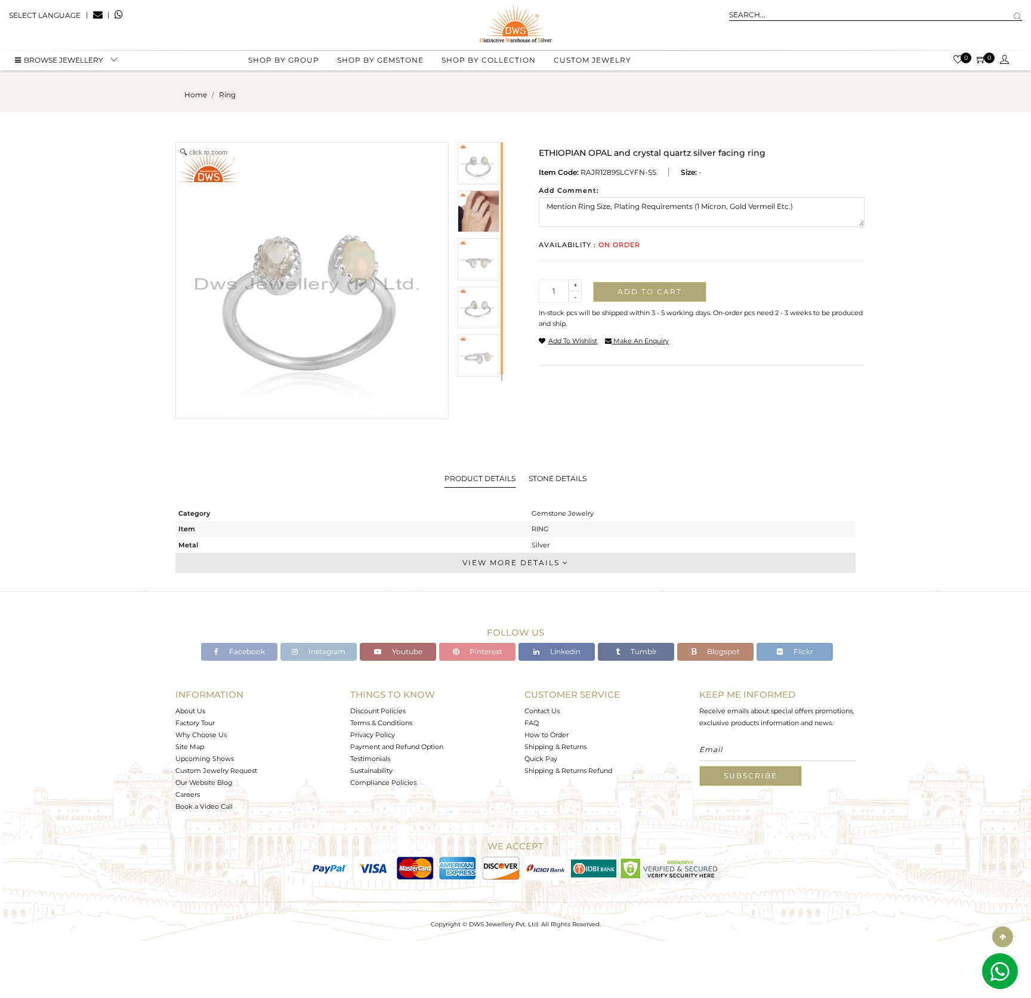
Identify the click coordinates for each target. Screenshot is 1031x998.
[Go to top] (1002, 936)
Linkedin (564, 651)
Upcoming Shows (204, 758)
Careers (187, 794)
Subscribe (750, 775)
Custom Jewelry (592, 60)
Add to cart (650, 291)
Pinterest (485, 651)
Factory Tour (195, 723)
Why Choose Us (201, 735)
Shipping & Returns (555, 747)
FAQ (531, 723)
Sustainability (371, 770)
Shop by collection (489, 60)
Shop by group (283, 60)
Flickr (802, 651)
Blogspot (722, 651)
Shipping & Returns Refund (568, 770)
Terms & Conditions (381, 723)
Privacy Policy (372, 735)
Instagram (326, 651)
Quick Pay (540, 758)
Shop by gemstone (380, 60)
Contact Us (542, 711)
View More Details (512, 562)
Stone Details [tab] (558, 478)
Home (195, 94)
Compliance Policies (383, 782)
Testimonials (370, 758)
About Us (190, 711)
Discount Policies (378, 711)
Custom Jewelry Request (216, 770)
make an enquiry (640, 341)
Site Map (189, 747)
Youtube (406, 651)
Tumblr (643, 651)
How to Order (546, 735)
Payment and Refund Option (396, 747)
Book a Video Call (204, 806)
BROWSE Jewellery (63, 60)
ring (227, 94)
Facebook (246, 651)
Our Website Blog (204, 782)
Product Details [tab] (480, 478)
